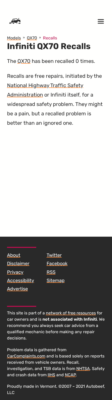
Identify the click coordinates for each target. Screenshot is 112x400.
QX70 (23, 61)
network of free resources (71, 313)
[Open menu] (101, 21)
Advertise (17, 289)
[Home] (15, 21)
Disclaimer (18, 263)
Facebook (57, 263)
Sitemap (56, 280)
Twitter (54, 255)
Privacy (15, 272)
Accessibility (20, 280)
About (13, 255)
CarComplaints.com (26, 356)
